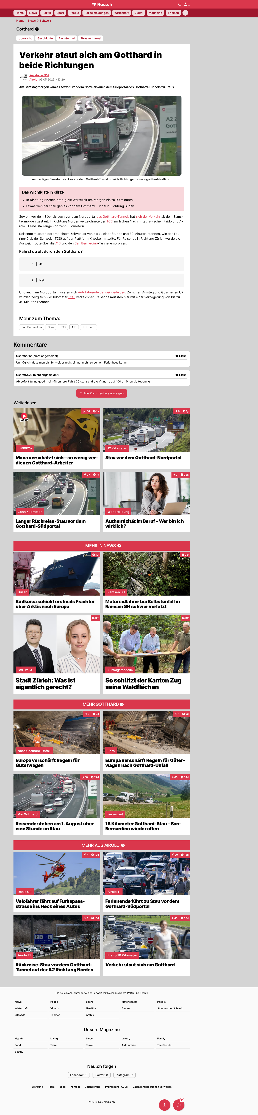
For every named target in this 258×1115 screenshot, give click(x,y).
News (32, 20)
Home (20, 20)
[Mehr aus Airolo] (101, 845)
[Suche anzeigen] (180, 4)
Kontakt (75, 1086)
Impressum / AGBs (116, 1086)
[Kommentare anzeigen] (178, 1105)
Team (51, 1086)
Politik (54, 1001)
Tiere (53, 1045)
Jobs (63, 1086)
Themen (55, 1014)
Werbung (37, 1086)
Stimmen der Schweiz (170, 1008)
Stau (71, 297)
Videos (54, 1008)
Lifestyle (20, 1014)
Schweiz (45, 20)
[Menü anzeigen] (187, 4)
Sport (89, 1001)
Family (161, 1038)
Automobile (129, 1045)
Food (18, 1045)
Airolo (33, 79)
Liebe (89, 1038)
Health (19, 1038)
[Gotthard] (101, 29)
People (161, 1001)
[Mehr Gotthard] (101, 704)
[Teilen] (164, 1105)
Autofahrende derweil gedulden (101, 292)
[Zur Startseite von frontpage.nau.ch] (102, 4)
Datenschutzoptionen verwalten (152, 1086)
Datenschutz (92, 1086)
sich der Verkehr (148, 216)
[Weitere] (185, 13)
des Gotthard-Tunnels (112, 216)
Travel (89, 1045)
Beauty (19, 1051)
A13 (58, 243)
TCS (109, 221)
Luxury (126, 1038)
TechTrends (164, 1045)
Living (54, 1038)
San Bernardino (86, 243)
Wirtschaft (21, 1008)
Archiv (90, 1014)
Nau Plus (91, 1008)
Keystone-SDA (39, 75)
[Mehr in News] (101, 546)
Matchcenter (129, 1001)
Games (126, 1008)
